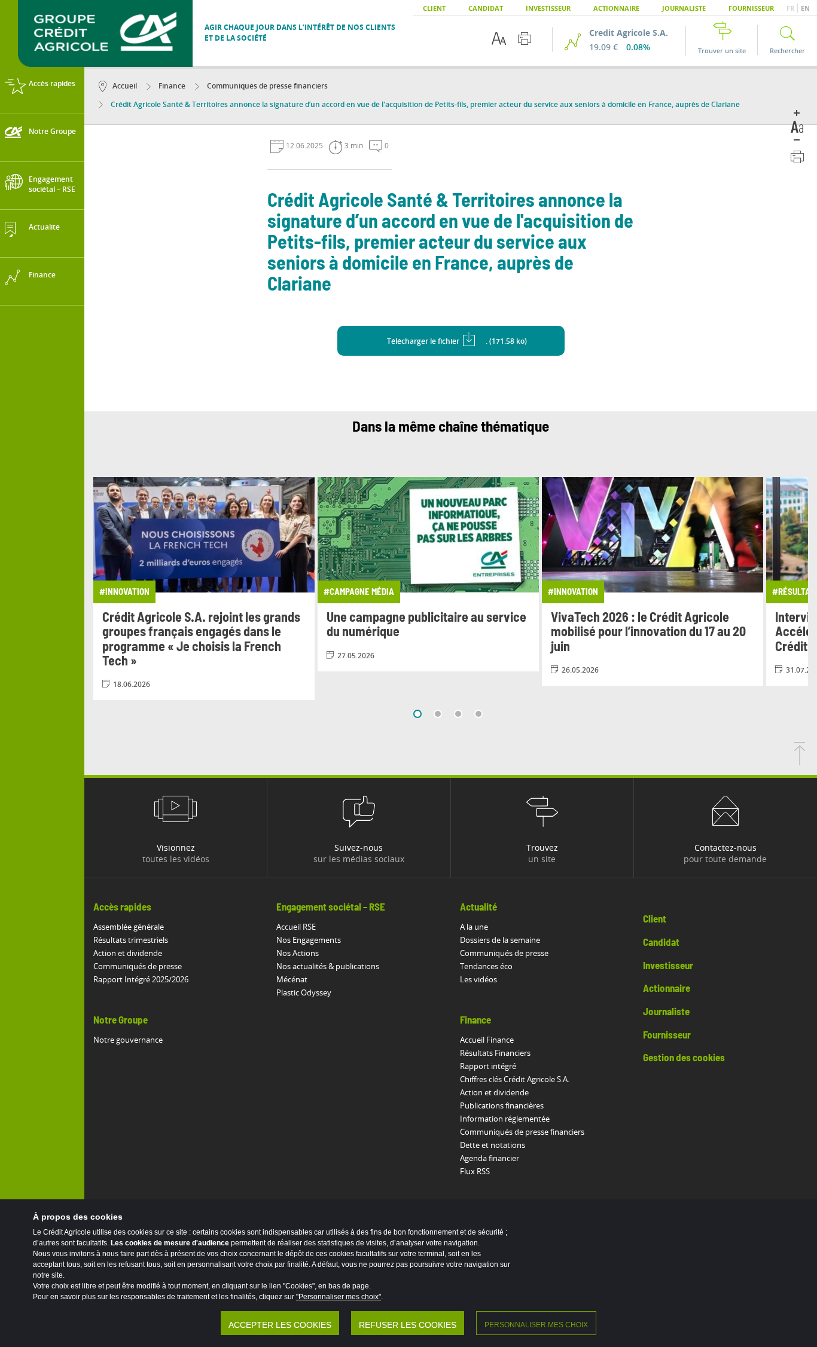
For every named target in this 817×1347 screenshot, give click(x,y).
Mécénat (291, 979)
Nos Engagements (308, 939)
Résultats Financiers (495, 1052)
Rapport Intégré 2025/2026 (140, 979)
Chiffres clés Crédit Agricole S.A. (514, 1079)
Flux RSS (475, 1171)
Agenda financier (489, 1158)
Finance (171, 86)
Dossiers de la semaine (500, 939)
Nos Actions (297, 953)
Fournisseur (751, 8)
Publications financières (502, 1105)
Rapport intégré (488, 1066)
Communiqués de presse (137, 966)
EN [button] (805, 8)
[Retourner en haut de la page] (799, 761)
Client (434, 8)
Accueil (124, 86)
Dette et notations (492, 1145)
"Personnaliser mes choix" (338, 1297)
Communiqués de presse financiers (266, 86)
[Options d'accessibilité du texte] (499, 38)
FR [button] (791, 8)
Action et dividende (127, 953)
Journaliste (684, 8)
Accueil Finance (487, 1039)
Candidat (485, 8)
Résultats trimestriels (130, 939)
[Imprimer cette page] (524, 38)
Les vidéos (478, 979)
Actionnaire (616, 8)
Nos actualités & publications (327, 966)
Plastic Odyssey (303, 992)
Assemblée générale (128, 926)
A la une (474, 926)
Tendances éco (486, 966)
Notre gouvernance (128, 1039)
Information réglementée (505, 1118)
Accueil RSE (296, 926)
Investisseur (548, 8)
